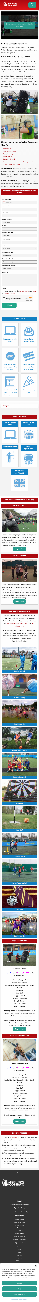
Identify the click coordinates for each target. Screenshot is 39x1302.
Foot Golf (19, 1228)
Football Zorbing (19, 1225)
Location (4, 245)
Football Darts (19, 1230)
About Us (19, 1247)
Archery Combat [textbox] (7, 255)
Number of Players (7, 219)
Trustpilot (6, 406)
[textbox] (7, 222)
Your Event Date (7, 199)
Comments (5, 272)
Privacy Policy (23, 1299)
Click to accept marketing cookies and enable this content (19, 25)
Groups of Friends (9, 159)
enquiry (14, 1137)
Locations (19, 1255)
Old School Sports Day (19, 1236)
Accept (19, 1283)
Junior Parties (7, 156)
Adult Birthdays (8, 154)
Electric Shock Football (19, 1222)
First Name (5, 206)
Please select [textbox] (6, 235)
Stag (34, 621)
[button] (36, 1266)
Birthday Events (22, 623)
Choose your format (7, 252)
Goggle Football (19, 1233)
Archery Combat (19, 1219)
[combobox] (19, 222)
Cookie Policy (15, 1299)
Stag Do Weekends (9, 151)
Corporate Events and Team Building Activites (19, 162)
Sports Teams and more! (11, 164)
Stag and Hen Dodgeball (19, 1239)
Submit (9, 305)
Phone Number (6, 239)
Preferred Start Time (7, 232)
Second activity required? (9, 265)
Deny (19, 1289)
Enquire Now (19, 549)
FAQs (19, 1252)
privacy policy (24, 291)
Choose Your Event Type (8, 259)
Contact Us (19, 1249)
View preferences (19, 1294)
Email (4, 226)
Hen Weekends (12, 623)
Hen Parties (7, 149)
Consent (4, 288)
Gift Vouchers (19, 1261)
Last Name (5, 212)
